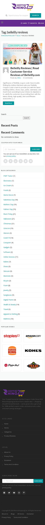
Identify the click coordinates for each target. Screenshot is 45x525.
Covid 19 (6, 238)
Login (42, 23)
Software (6, 252)
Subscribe (36, 149)
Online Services (9, 257)
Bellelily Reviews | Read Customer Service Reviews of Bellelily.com (25, 71)
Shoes (5, 266)
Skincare (6, 271)
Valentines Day (9, 200)
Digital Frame (8, 300)
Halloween (7, 219)
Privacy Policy (8, 456)
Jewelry (6, 290)
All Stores (20, 514)
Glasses (6, 233)
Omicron (6, 228)
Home (6, 424)
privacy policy (11, 156)
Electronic (7, 276)
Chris (19, 78)
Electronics (7, 181)
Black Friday (7, 214)
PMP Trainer (8, 176)
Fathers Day (8, 209)
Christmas (7, 223)
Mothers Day (8, 204)
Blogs (13, 514)
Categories (8, 432)
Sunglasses (7, 295)
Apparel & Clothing (10, 314)
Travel (5, 309)
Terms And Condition (11, 464)
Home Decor (8, 195)
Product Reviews (10, 436)
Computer (7, 242)
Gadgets (6, 247)
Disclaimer (7, 460)
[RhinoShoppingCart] (22, 7)
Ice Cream (7, 185)
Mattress (6, 319)
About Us (7, 452)
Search (35, 15)
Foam (5, 285)
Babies (6, 262)
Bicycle (6, 281)
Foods (5, 190)
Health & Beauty (9, 304)
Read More (8, 103)
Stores (6, 428)
